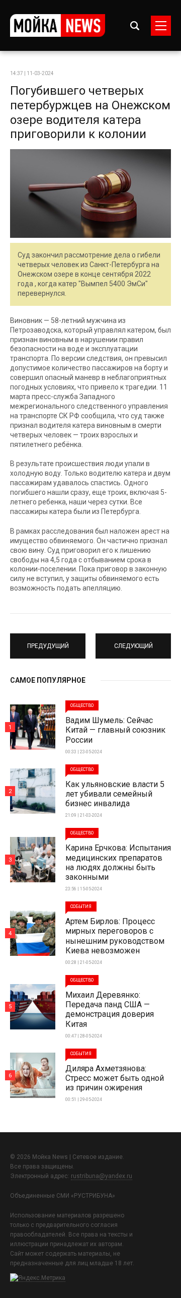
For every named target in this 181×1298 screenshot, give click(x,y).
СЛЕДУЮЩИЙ (133, 641)
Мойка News (57, 25)
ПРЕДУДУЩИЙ (47, 641)
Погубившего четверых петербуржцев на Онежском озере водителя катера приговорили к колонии (90, 112)
